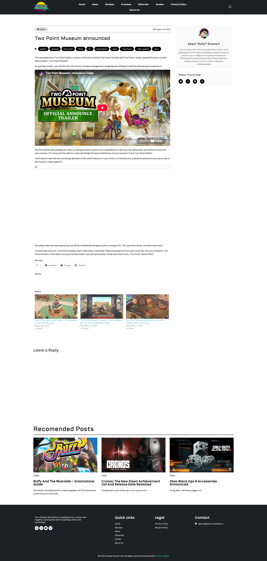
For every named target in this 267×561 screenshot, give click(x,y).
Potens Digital (162, 555)
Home (82, 4)
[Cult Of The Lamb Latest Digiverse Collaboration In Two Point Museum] (56, 306)
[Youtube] (46, 528)
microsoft (68, 49)
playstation (102, 49)
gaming (55, 49)
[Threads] (37, 528)
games (43, 49)
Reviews (109, 4)
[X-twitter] (41, 528)
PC (89, 49)
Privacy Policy (178, 4)
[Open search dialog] (230, 7)
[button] (181, 81)
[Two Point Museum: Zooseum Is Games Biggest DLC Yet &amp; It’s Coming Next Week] (101, 306)
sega (114, 49)
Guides (160, 4)
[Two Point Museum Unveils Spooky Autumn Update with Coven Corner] (147, 306)
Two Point (127, 49)
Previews (126, 4)
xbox (156, 49)
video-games (143, 49)
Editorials (143, 4)
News (95, 4)
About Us (134, 9)
